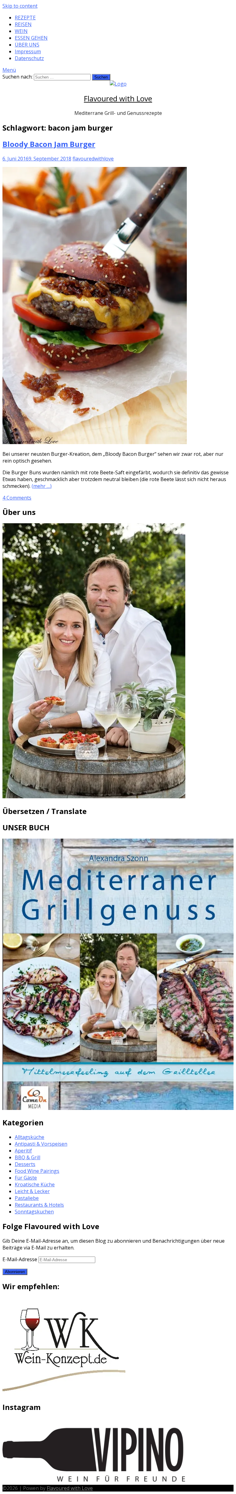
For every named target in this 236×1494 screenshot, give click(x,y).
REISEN (23, 24)
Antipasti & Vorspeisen (41, 1143)
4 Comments (16, 497)
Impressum (28, 51)
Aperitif (23, 1150)
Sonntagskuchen (34, 1211)
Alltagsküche (29, 1137)
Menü (9, 70)
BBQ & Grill (27, 1157)
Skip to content (19, 5)
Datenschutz (29, 58)
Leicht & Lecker (32, 1191)
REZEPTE (25, 17)
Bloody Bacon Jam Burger (48, 144)
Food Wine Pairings (37, 1171)
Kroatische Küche (35, 1184)
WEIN (21, 31)
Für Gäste (26, 1177)
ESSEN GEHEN (31, 37)
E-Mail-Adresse (20, 1259)
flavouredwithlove (93, 158)
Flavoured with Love (118, 98)
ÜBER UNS (27, 44)
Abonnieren (15, 1271)
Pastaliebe (27, 1198)
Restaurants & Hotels (39, 1204)
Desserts (25, 1164)
